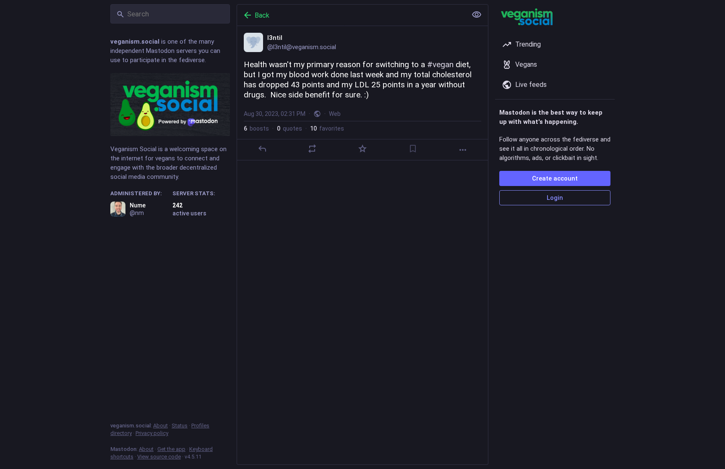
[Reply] (262, 149)
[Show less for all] (476, 15)
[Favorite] (362, 149)
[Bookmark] (413, 149)
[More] (463, 150)
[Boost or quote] (312, 149)
